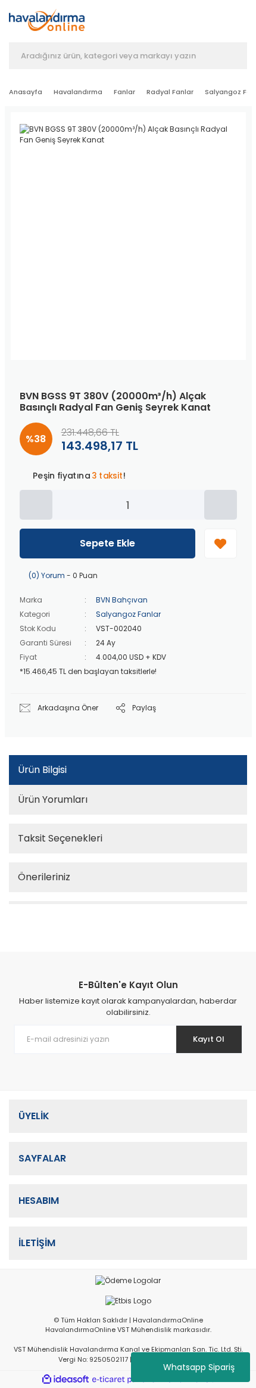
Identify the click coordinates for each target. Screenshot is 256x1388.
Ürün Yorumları (53, 799)
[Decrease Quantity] (36, 505)
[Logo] (47, 20)
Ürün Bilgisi (42, 770)
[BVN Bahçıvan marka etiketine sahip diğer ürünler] (210, 131)
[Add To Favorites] (220, 543)
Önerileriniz (44, 877)
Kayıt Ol (208, 1039)
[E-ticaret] (126, 1379)
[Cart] (241, 22)
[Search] (229, 56)
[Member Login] (177, 22)
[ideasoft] (65, 1380)
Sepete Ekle (107, 543)
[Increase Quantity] (220, 505)
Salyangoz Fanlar (128, 614)
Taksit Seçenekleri (60, 838)
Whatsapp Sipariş (199, 1367)
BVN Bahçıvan (122, 600)
